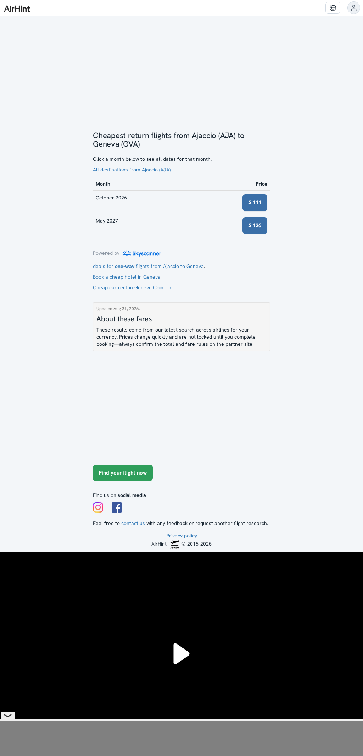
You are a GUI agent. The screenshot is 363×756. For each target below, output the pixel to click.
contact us (133, 523)
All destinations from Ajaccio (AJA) (132, 169)
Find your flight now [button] (123, 472)
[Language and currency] (332, 8)
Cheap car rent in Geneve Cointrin (132, 287)
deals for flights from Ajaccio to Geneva (148, 266)
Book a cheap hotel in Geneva (127, 277)
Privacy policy (181, 535)
